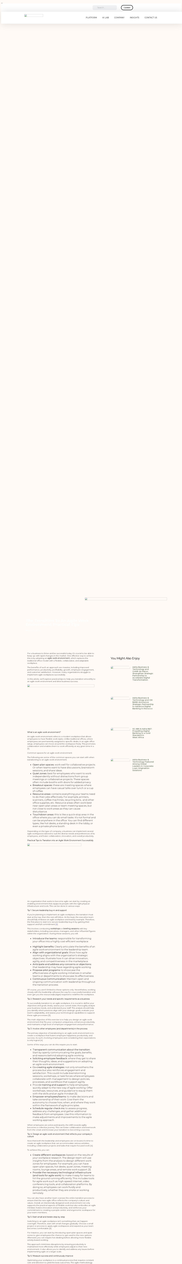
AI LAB (105, 17)
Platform (91, 17)
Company (119, 17)
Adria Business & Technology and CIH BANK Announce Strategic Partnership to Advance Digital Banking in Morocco (143, 703)
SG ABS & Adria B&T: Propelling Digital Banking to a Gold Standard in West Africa (142, 733)
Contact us (151, 17)
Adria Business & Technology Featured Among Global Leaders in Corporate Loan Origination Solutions (143, 765)
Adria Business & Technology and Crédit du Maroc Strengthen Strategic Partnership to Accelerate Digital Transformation (142, 673)
